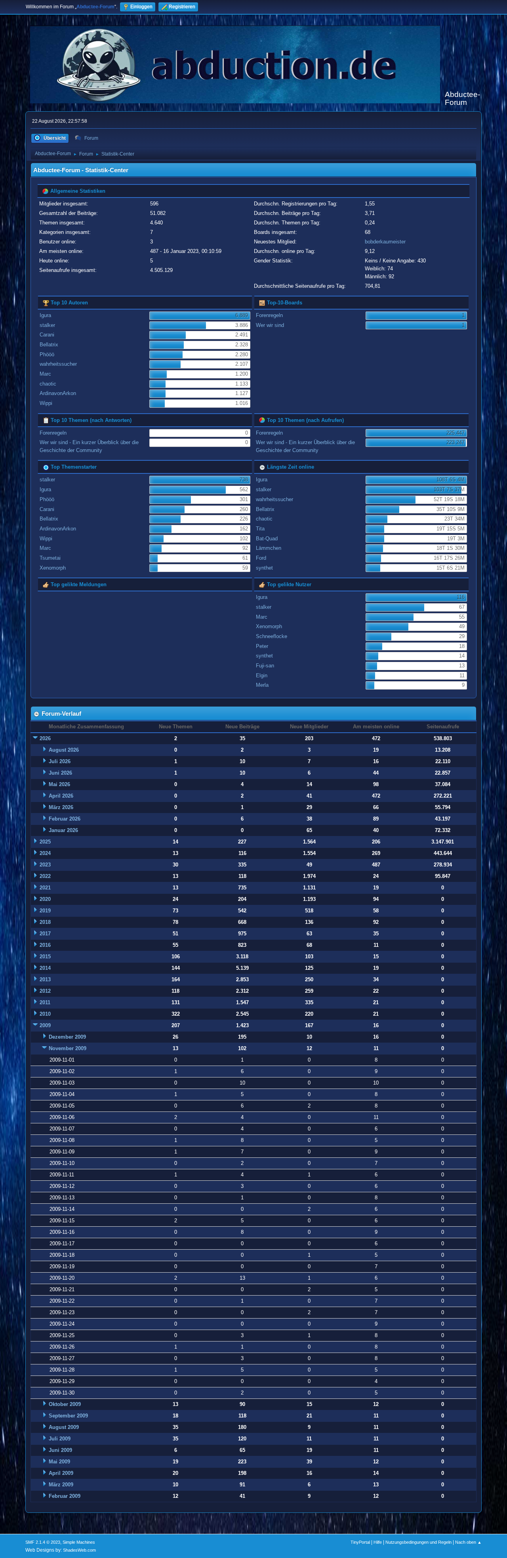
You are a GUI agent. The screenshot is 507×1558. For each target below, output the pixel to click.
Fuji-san (265, 666)
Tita (260, 529)
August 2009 (64, 1427)
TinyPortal (360, 1542)
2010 (45, 1014)
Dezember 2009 (67, 1037)
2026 (45, 738)
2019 (45, 911)
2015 (45, 957)
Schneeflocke (271, 636)
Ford (261, 558)
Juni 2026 (60, 773)
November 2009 (67, 1048)
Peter (262, 646)
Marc (45, 374)
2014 (45, 968)
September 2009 (68, 1416)
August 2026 (64, 750)
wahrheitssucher (58, 364)
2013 (45, 979)
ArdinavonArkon (58, 393)
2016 (45, 945)
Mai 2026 (59, 784)
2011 (45, 1002)
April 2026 (61, 796)
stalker (47, 325)
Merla (262, 685)
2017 (45, 934)
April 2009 (61, 1473)
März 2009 (61, 1485)
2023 (45, 865)
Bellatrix (49, 345)
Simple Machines (79, 1542)
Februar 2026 (64, 819)
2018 (45, 922)
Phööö (47, 354)
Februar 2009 (64, 1496)
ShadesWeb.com (79, 1550)
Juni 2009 (60, 1450)
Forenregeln (269, 315)
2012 (45, 991)
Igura (45, 315)
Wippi (46, 403)
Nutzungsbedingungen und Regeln (418, 1542)
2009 (45, 1025)
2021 (45, 888)
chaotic (48, 384)
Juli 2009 (60, 1439)
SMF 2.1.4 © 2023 (42, 1542)
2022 (45, 876)
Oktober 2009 (65, 1404)
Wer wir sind (270, 325)
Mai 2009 (59, 1462)
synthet (264, 568)
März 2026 (61, 807)
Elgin (261, 675)
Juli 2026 (60, 761)
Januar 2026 (63, 830)
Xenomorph (53, 568)
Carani (47, 335)
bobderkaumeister (385, 242)
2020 (45, 899)
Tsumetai (50, 558)
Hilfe (378, 1542)
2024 (45, 853)
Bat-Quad (267, 539)
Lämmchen (268, 548)
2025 (45, 842)
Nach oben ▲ (468, 1542)
